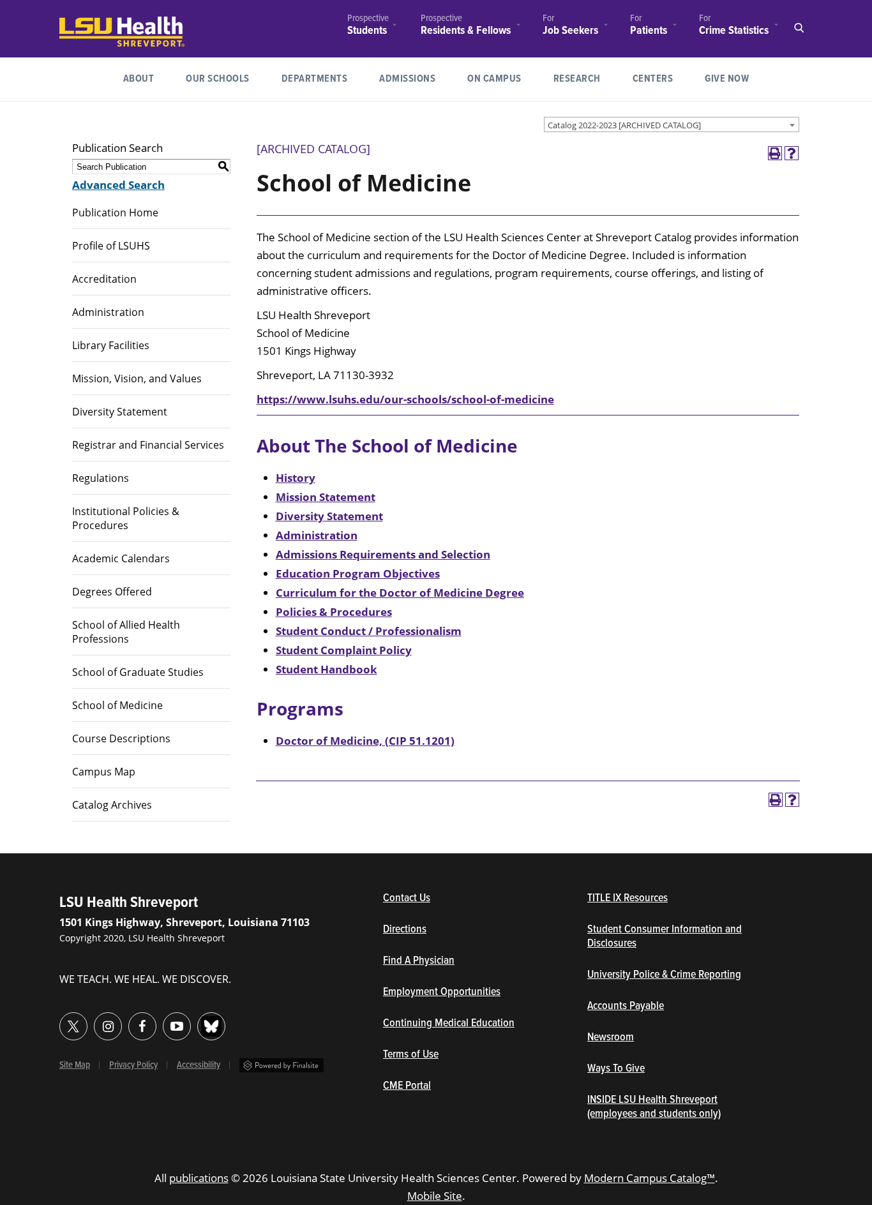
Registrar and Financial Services (148, 445)
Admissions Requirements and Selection (383, 554)
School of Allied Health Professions (126, 632)
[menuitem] (368, 26)
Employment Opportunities (441, 992)
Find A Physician (419, 961)
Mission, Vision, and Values (137, 378)
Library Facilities (110, 345)
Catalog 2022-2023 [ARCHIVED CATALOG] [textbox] (624, 125)
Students (367, 31)
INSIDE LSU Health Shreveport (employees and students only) (654, 1107)
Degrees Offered (112, 592)
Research (585, 78)
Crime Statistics (734, 30)
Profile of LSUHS (111, 246)
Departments (315, 79)
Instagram (108, 1026)
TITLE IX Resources (627, 899)
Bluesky (211, 1026)
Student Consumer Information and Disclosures (664, 937)
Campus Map (103, 772)
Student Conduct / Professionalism (369, 631)
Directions (404, 930)
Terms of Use (411, 1055)
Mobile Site (434, 1195)
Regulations (100, 478)
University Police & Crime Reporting (664, 975)
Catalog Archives (112, 805)
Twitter (73, 1026)
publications (199, 1178)
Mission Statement (325, 497)
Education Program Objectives (358, 573)
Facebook (142, 1026)
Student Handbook (326, 669)
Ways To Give (616, 1069)
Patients (648, 30)
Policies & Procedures (334, 611)
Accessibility (198, 1065)
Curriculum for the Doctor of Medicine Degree (400, 592)
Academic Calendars (121, 558)
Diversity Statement (119, 412)
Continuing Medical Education (449, 1024)
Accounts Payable (625, 1006)
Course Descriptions (121, 738)
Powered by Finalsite (281, 1065)
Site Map (74, 1065)
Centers (653, 79)
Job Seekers (570, 31)
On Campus (494, 79)
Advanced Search (118, 184)
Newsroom (610, 1038)
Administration (108, 312)
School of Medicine (117, 705)
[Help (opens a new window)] (792, 153)
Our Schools (218, 79)
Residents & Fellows (466, 31)
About (138, 79)
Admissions (407, 79)
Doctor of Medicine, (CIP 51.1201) (365, 740)
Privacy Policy (133, 1065)
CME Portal (466, 1086)
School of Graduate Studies (138, 672)
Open (799, 28)
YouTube (177, 1026)
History (295, 477)
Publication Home (115, 213)
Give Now (727, 79)
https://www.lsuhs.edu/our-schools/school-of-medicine (405, 399)
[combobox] (671, 124)
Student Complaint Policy (344, 650)
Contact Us (465, 899)
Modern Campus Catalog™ (649, 1178)
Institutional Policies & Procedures (125, 518)
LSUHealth (85, 22)
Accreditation (104, 279)
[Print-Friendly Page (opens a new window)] (775, 153)
